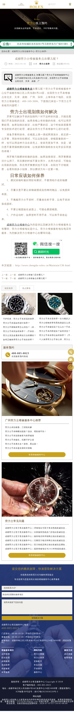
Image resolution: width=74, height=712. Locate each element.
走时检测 (6, 654)
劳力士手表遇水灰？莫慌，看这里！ (21, 444)
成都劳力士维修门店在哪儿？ (31, 275)
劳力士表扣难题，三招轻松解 (18, 427)
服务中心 (38, 672)
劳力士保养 (41, 51)
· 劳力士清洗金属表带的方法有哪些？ (19, 335)
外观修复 (6, 669)
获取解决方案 (37, 618)
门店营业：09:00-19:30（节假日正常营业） (22, 634)
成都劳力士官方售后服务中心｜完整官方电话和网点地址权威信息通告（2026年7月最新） (37, 540)
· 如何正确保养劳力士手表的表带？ (18, 339)
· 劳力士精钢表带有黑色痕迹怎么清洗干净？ (55, 323)
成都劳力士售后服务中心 (23, 51)
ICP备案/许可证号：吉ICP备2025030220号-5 (37, 692)
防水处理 (6, 658)
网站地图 (37, 696)
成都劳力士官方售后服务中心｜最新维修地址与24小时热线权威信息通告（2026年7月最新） (37, 549)
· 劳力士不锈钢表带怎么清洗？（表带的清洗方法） (19, 327)
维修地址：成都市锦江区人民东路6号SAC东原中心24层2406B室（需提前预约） (36, 641)
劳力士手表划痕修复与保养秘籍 (19, 436)
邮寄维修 (68, 658)
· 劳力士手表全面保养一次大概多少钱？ (55, 319)
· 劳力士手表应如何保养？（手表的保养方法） (19, 331)
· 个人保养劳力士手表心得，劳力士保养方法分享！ (55, 339)
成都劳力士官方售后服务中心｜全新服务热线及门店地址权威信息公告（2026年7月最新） (37, 532)
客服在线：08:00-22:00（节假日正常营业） (22, 637)
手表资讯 (38, 669)
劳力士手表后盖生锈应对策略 (18, 448)
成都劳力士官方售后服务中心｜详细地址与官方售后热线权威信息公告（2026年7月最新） (37, 528)
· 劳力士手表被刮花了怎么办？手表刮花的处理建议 (55, 327)
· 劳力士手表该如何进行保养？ (16, 323)
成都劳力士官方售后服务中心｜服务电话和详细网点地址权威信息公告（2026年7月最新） (37, 536)
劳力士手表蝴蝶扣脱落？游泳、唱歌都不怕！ (25, 431)
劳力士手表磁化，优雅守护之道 (19, 440)
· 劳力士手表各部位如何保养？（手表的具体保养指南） (55, 335)
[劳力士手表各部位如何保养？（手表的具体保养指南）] (55, 304)
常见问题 (38, 665)
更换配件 (38, 661)
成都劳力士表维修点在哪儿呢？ (32, 278)
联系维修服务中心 (37, 455)
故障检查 (6, 661)
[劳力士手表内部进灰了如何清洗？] (19, 304)
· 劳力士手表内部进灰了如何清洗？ (54, 331)
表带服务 (6, 672)
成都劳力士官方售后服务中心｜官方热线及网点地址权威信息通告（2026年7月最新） (37, 545)
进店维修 (68, 654)
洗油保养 (6, 665)
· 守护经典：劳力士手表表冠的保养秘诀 (19, 319)
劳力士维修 (39, 654)
